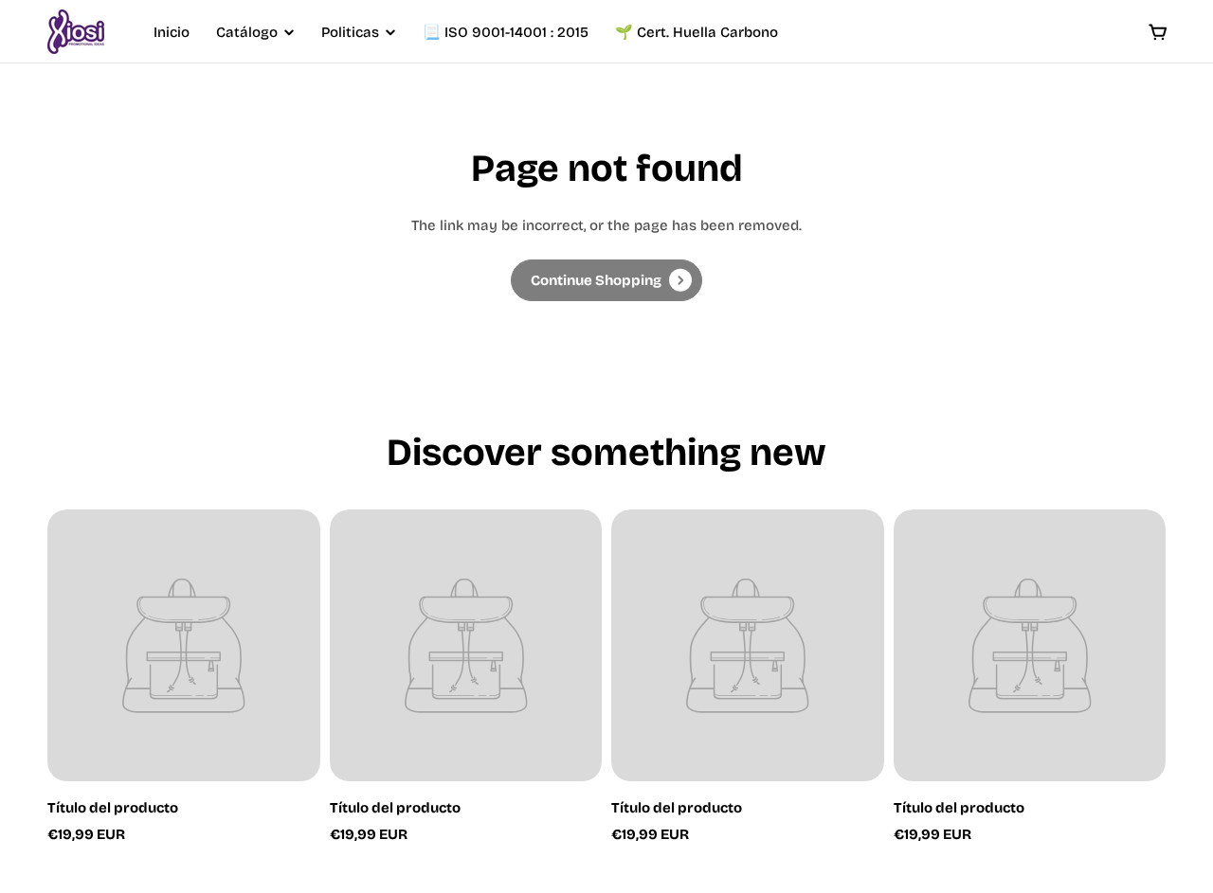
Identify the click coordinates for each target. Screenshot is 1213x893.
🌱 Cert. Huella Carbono (696, 32)
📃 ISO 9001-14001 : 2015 (505, 32)
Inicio (172, 32)
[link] (606, 280)
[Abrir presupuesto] (1158, 32)
